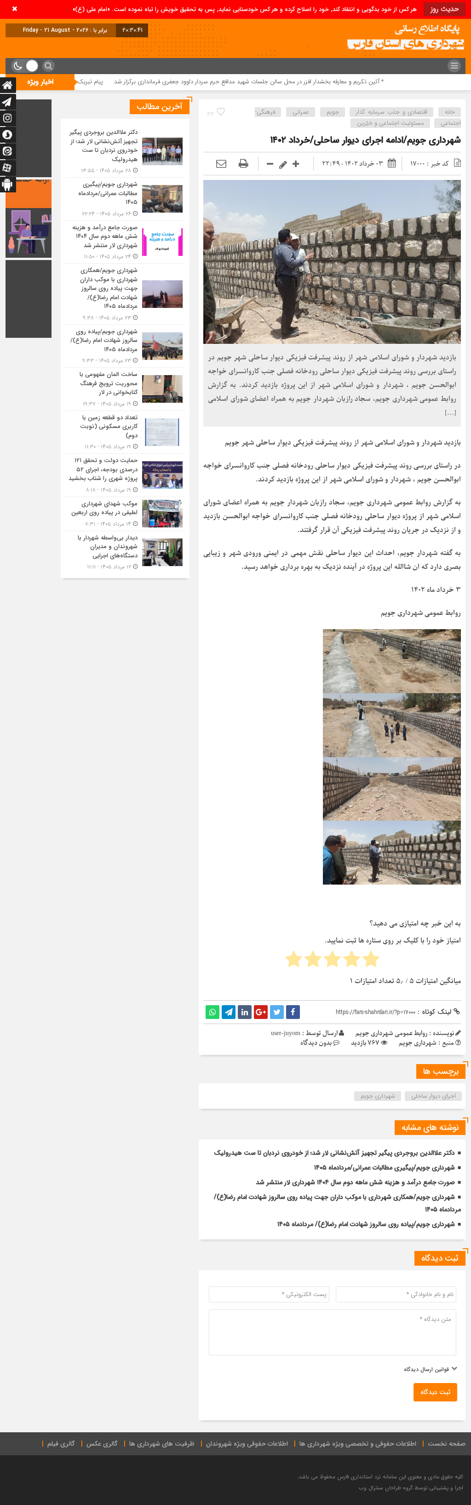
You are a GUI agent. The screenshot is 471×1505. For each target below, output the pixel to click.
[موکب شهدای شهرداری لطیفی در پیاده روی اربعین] (125, 514)
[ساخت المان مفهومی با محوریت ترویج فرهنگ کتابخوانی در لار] (125, 389)
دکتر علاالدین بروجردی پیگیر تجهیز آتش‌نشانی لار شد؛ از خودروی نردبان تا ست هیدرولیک (334, 1153)
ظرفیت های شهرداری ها (162, 1444)
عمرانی (301, 112)
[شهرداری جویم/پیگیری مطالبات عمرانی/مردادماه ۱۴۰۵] (125, 199)
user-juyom (285, 1033)
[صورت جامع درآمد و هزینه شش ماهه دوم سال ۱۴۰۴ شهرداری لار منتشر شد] (125, 242)
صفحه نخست (446, 1444)
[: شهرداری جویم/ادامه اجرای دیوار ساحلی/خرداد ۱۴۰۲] (221, 164)
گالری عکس (102, 1444)
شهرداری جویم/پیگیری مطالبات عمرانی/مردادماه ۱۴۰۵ (384, 1168)
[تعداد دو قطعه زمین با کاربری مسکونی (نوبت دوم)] (125, 432)
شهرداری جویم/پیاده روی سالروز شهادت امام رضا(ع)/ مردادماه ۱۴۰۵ (366, 1224)
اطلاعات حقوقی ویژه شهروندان (247, 1444)
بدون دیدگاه (316, 1043)
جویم (333, 112)
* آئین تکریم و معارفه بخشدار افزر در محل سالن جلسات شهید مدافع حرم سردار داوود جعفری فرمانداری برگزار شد (304, 82)
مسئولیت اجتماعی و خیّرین (390, 123)
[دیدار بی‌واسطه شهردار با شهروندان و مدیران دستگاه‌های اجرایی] (125, 551)
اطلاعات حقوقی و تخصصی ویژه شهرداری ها (357, 1444)
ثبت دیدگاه (435, 1392)
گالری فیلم (61, 1444)
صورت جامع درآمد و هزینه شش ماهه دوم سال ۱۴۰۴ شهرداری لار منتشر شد (355, 1182)
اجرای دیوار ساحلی (433, 1096)
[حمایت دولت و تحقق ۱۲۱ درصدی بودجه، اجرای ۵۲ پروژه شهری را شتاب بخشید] (125, 475)
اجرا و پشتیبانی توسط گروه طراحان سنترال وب (411, 1487)
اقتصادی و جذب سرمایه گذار (391, 112)
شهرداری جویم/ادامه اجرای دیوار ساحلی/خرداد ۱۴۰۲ (365, 140)
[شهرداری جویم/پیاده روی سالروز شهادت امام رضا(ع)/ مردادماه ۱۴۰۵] (125, 346)
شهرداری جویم (378, 1096)
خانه (450, 112)
